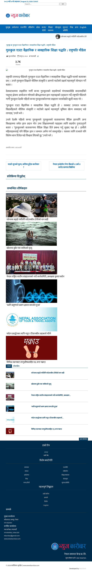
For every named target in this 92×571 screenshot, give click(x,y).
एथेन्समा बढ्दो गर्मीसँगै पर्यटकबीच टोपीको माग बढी (27, 219)
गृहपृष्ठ (8, 27)
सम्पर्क (46, 497)
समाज (26, 471)
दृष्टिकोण (31, 27)
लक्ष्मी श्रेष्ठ (46, 455)
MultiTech (82, 568)
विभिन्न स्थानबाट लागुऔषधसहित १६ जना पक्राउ (26, 362)
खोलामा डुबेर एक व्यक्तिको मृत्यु (19, 248)
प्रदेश (38, 27)
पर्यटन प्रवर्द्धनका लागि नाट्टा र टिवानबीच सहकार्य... (47, 418)
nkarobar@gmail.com (12, 535)
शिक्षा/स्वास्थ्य (50, 29)
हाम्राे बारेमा (46, 493)
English (83, 27)
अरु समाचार (83, 439)
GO (63, 4)
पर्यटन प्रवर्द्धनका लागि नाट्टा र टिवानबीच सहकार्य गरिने (29, 334)
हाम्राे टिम (46, 445)
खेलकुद (58, 27)
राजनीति (23, 27)
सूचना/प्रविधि (65, 29)
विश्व (71, 27)
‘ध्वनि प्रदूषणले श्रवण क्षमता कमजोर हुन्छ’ (23, 305)
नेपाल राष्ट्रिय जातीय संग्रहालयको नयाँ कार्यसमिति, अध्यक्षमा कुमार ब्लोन (35, 277)
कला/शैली (44, 29)
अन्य (76, 27)
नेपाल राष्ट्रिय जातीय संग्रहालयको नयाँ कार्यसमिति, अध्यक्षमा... (51, 395)
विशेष (46, 501)
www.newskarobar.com (12, 538)
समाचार (26, 467)
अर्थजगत (15, 27)
